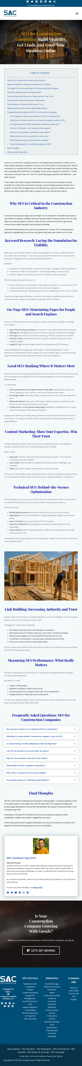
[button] (41, 729)
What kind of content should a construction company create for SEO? (37, 120)
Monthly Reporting (30, 1013)
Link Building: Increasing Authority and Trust (25, 104)
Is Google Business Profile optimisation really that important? (34, 124)
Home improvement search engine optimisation (23, 822)
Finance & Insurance (52, 987)
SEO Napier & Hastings (38, 1052)
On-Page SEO (30, 1016)
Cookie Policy (24, 1056)
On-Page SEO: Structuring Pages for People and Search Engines (32, 88)
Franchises (52, 989)
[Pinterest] (41, 1)
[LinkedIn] (19, 892)
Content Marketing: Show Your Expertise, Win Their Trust (30, 96)
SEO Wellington (44, 1049)
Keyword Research (30, 1007)
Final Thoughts (13, 148)
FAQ (73, 996)
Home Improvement (52, 995)
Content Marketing (30, 992)
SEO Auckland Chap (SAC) (17, 152)
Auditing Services (30, 984)
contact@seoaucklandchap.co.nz (8, 997)
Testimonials (74, 993)
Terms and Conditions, (38, 1056)
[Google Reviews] (54, 1)
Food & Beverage (52, 984)
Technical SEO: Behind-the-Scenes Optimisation (26, 100)
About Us (74, 988)
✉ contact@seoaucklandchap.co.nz (41, 5)
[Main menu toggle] (77, 13)
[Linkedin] (45, 1)
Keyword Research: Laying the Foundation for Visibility (29, 84)
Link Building (30, 1010)
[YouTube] (50, 1)
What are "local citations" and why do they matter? (30, 132)
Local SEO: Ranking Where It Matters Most (24, 92)
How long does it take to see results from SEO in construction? (35, 116)
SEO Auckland (13, 1049)
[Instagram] (36, 1)
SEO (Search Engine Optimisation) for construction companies (40, 182)
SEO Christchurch (61, 1049)
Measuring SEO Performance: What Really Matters (27, 108)
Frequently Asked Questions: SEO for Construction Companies (32, 112)
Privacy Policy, (51, 1056)
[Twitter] (32, 1)
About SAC (37, 887)
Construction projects (13, 215)
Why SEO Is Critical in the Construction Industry (26, 80)
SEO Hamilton (28, 1049)
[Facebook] (27, 1)
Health (52, 992)
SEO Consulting (30, 1019)
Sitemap (60, 1056)
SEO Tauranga (57, 1052)
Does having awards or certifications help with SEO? (30, 144)
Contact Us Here (8, 990)
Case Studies (74, 990)
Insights (73, 999)
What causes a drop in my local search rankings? (29, 140)
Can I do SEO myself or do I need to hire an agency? (30, 128)
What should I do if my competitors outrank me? (29, 136)
